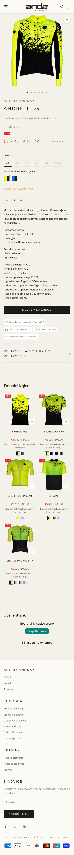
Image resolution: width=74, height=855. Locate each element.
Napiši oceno (37, 631)
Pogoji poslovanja (13, 757)
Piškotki (8, 769)
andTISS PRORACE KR (20, 560)
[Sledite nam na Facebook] (5, 827)
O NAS (7, 677)
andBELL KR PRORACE (20, 496)
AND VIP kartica (13, 732)
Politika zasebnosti (14, 763)
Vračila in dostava (13, 714)
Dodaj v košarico (37, 309)
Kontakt (8, 683)
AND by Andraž (19, 101)
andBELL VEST (20, 431)
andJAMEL (54, 496)
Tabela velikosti (12, 726)
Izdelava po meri (13, 738)
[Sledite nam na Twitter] (15, 827)
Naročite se (19, 813)
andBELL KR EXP (54, 431)
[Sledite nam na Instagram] (24, 827)
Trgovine (8, 689)
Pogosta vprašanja (14, 708)
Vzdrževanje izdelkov (15, 720)
